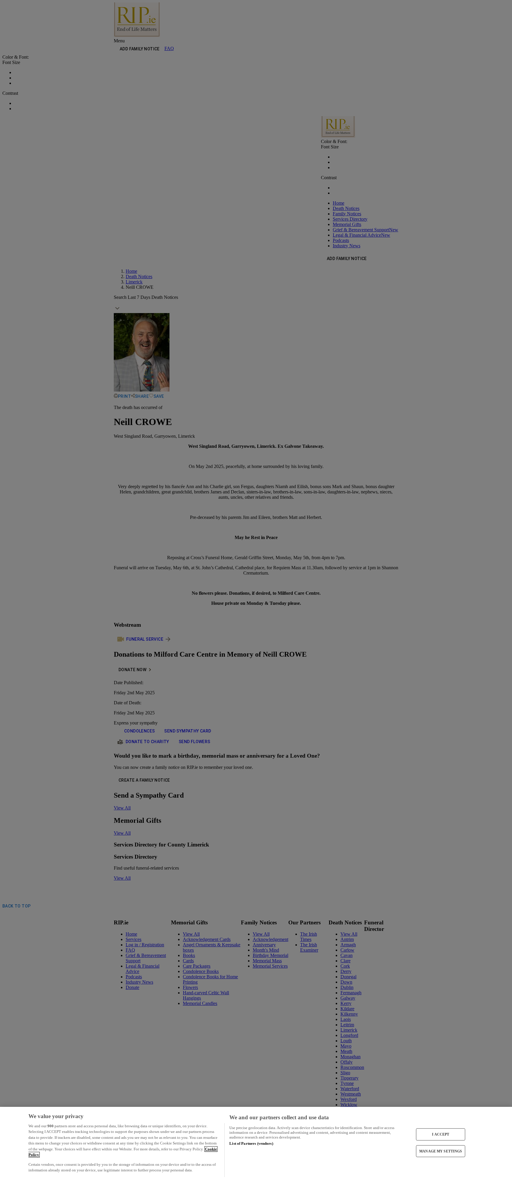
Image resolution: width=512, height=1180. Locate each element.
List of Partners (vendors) (251, 1143)
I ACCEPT (440, 1134)
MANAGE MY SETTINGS (440, 1151)
